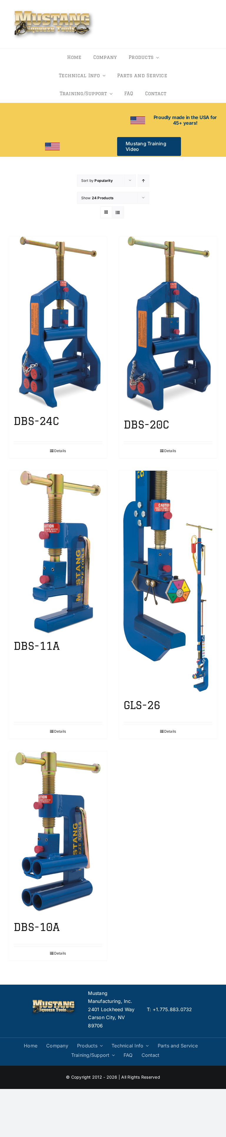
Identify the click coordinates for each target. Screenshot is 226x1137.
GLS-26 (142, 705)
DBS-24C (36, 421)
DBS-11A (36, 646)
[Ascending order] (143, 180)
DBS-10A (36, 927)
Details (60, 451)
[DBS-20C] (168, 324)
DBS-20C (146, 424)
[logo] (53, 8)
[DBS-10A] (58, 832)
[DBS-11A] (58, 552)
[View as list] (118, 212)
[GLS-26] (168, 582)
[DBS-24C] (58, 322)
